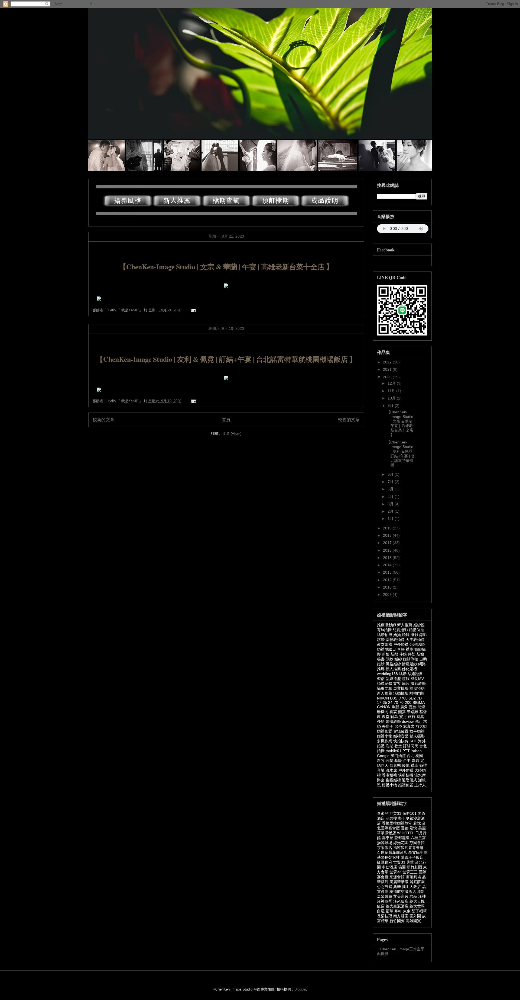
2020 (388, 377)
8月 (391, 474)
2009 (388, 594)
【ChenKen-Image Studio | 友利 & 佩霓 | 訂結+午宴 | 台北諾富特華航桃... (400, 453)
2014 (388, 565)
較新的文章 (103, 419)
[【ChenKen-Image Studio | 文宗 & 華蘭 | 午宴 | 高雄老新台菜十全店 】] (99, 300)
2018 (388, 535)
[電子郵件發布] (192, 310)
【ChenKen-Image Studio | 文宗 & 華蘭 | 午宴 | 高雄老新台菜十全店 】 (226, 266)
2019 (388, 528)
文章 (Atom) (232, 434)
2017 (388, 543)
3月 (391, 504)
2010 (388, 587)
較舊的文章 (349, 419)
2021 (388, 369)
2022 (388, 362)
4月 (391, 496)
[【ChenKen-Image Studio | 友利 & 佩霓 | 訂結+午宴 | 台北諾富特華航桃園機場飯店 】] (99, 391)
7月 (391, 482)
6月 (391, 489)
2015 (388, 557)
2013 (388, 572)
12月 (392, 383)
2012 (388, 580)
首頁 (226, 419)
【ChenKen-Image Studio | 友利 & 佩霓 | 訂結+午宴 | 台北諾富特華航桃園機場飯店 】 (226, 359)
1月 (391, 518)
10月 (392, 398)
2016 (388, 550)
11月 (392, 391)
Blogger (300, 989)
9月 (391, 405)
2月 (391, 511)
